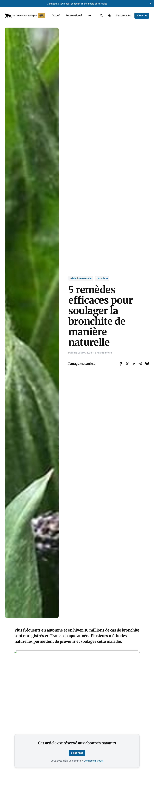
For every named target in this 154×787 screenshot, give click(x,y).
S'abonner (77, 752)
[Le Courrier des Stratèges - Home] (25, 16)
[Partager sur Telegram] (140, 364)
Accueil (56, 15)
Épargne (86, 34)
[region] (89, 15)
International (74, 15)
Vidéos (85, 40)
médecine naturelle (80, 278)
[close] (150, 3)
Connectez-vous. (93, 760)
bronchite (102, 278)
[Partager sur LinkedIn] (134, 364)
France (85, 22)
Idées (85, 28)
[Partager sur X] (127, 364)
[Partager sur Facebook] (121, 364)
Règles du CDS (89, 45)
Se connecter (123, 15)
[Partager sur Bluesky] (147, 363)
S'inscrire (141, 15)
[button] (101, 15)
